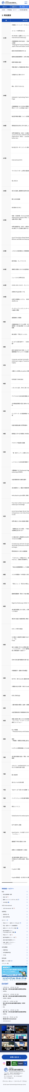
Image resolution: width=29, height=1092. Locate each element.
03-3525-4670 (9, 1076)
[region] (15, 451)
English (21, 1063)
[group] (14, 973)
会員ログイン (5, 6)
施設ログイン (14, 6)
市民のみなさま (14, 1063)
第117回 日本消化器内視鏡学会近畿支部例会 (14, 1012)
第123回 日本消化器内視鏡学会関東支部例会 (14, 989)
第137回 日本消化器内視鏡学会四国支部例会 (14, 996)
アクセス (24, 1081)
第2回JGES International (9, 1019)
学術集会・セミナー (25, 6)
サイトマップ (18, 1081)
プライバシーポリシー (7, 1081)
